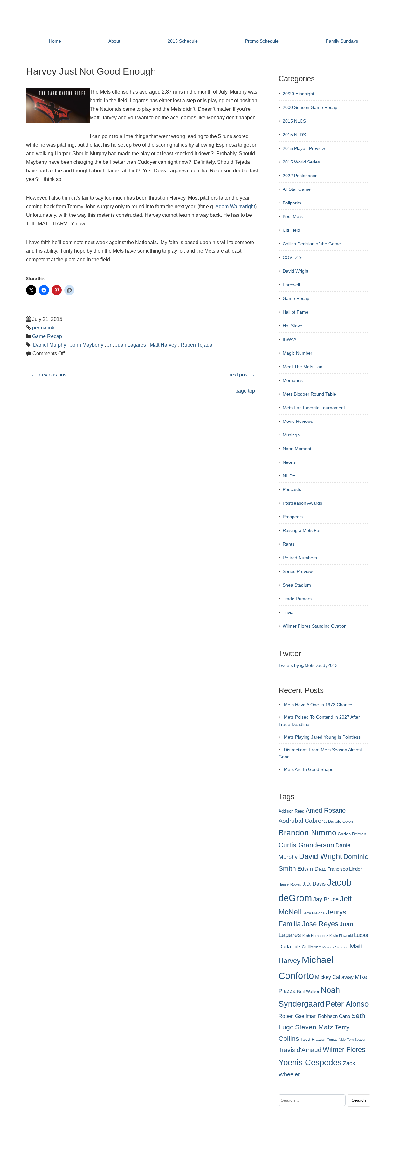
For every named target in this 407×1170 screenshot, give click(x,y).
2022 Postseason (300, 175)
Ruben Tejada (196, 345)
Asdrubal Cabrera (303, 820)
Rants (288, 544)
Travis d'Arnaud (300, 1050)
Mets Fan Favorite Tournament (314, 407)
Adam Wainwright (235, 206)
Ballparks (292, 202)
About (114, 40)
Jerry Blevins (313, 913)
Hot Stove (292, 325)
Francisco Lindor (344, 869)
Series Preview (298, 571)
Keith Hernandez (315, 936)
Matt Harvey (163, 345)
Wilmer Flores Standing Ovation (315, 625)
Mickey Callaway (334, 977)
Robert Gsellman (298, 1016)
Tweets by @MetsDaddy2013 (308, 665)
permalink (43, 327)
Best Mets (293, 216)
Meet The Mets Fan (302, 366)
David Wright (295, 271)
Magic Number (297, 353)
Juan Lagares (130, 345)
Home (55, 40)
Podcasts (292, 489)
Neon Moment (297, 448)
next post (241, 374)
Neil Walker (308, 991)
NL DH (289, 475)
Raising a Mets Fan (302, 530)
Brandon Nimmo (307, 832)
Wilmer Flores (344, 1050)
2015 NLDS (294, 134)
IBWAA (289, 339)
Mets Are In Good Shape (309, 769)
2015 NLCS (294, 120)
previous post (49, 374)
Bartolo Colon (340, 821)
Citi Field (291, 230)
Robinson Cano (334, 1016)
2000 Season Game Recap (310, 107)
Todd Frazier (313, 1039)
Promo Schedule (262, 40)
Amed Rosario (326, 810)
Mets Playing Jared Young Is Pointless (322, 737)
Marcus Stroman (335, 947)
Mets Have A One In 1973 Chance (318, 704)
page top (245, 391)
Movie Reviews (298, 421)
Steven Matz (314, 1027)
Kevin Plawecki (341, 936)
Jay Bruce (326, 899)
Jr (109, 345)
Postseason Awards (302, 503)
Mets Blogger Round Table (309, 393)
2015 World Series (301, 161)
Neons (289, 462)
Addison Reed (291, 811)
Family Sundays (342, 40)
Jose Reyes (320, 924)
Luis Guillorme (306, 946)
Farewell (291, 284)
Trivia (288, 612)
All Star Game (297, 189)
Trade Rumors (297, 598)
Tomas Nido (336, 1039)
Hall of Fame (295, 312)
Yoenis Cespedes (310, 1062)
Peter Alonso (347, 1004)
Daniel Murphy (49, 345)
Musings (291, 434)
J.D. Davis (314, 884)
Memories (293, 380)
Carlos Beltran (352, 833)
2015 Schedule (183, 40)
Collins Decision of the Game (312, 243)
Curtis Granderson (306, 844)
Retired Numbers (300, 557)
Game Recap (47, 336)
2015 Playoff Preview (304, 148)
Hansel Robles (290, 884)
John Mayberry (86, 345)
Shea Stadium (297, 585)
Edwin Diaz (311, 869)
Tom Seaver (356, 1039)
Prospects (293, 516)
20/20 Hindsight (298, 93)
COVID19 (292, 257)
